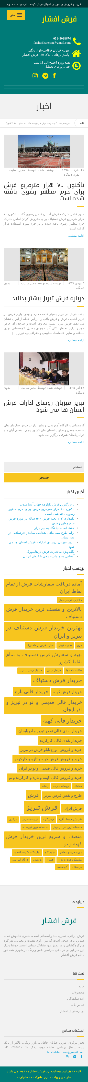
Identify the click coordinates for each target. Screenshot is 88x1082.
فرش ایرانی (72, 808)
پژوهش (37, 859)
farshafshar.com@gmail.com (65, 1052)
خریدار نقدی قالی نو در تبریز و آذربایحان (50, 731)
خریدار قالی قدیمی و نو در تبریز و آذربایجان (44, 706)
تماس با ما (77, 1005)
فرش (33, 795)
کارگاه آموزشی (20, 859)
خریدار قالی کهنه (62, 720)
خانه (82, 123)
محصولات (78, 992)
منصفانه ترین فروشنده (35, 827)
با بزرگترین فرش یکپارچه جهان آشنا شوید (47, 504)
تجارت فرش (65, 645)
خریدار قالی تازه (31, 691)
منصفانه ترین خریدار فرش (67, 827)
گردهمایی (62, 867)
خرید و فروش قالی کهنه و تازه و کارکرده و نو (45, 777)
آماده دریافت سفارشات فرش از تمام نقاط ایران (44, 587)
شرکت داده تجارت (29, 1077)
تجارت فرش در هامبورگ (40, 645)
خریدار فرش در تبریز (30, 670)
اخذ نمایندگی (75, 999)
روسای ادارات (61, 786)
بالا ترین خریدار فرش (70, 600)
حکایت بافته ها (74, 670)
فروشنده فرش (30, 819)
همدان (50, 859)
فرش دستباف (70, 819)
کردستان (77, 867)
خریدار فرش (54, 670)
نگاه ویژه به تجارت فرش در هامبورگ (50, 551)
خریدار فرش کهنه (67, 692)
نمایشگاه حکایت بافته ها (27, 852)
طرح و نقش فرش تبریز (63, 795)
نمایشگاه (50, 852)
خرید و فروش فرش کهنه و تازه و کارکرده (48, 759)
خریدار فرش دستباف (57, 680)
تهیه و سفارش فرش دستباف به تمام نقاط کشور (44, 658)
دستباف (78, 786)
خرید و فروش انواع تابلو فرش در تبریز (51, 750)
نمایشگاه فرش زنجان (70, 859)
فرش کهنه (48, 819)
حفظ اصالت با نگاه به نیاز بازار (54, 528)
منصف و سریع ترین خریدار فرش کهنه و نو (44, 840)
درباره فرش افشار (72, 1011)
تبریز (79, 645)
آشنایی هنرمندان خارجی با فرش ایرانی (49, 556)
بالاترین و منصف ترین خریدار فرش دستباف (44, 612)
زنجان (45, 786)
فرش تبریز (42, 807)
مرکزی (13, 819)
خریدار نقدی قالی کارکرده (61, 740)
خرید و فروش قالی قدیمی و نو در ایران (50, 768)
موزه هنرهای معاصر (71, 852)
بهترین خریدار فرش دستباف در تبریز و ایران (44, 631)
